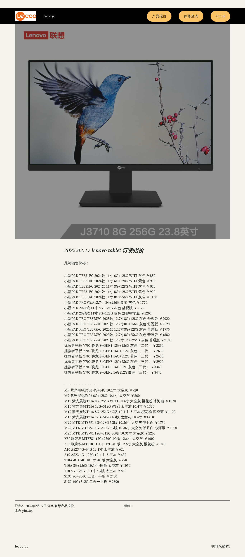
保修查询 (191, 16)
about (220, 16)
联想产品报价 (64, 506)
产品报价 (159, 16)
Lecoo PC (49, 16)
